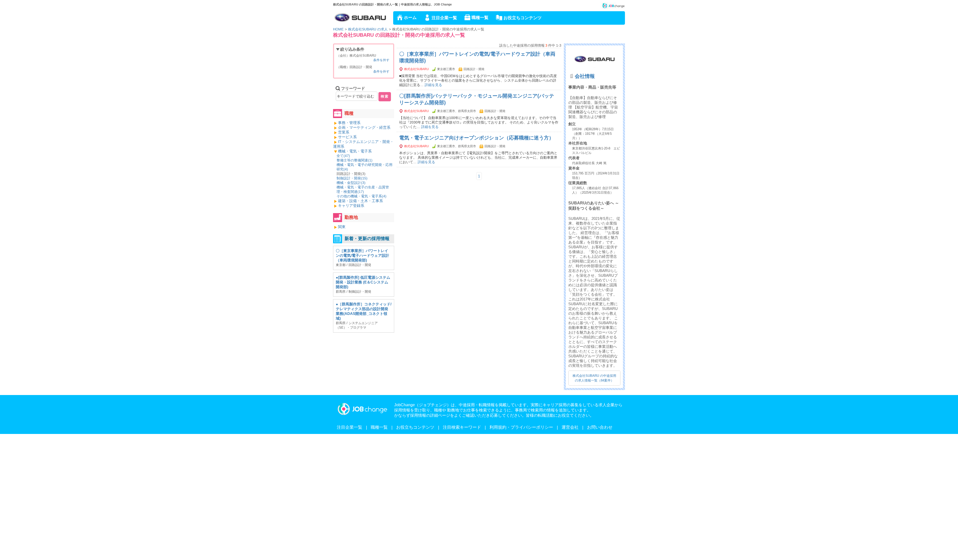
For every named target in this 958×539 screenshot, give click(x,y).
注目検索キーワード (462, 427)
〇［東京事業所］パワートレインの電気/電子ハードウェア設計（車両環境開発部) (362, 255)
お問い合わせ (599, 427)
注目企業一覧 (444, 17)
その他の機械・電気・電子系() (361, 196)
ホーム (410, 17)
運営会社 (570, 427)
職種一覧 (480, 17)
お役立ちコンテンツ (522, 17)
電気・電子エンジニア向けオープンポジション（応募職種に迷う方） (476, 137)
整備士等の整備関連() (354, 160)
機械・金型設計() (351, 183)
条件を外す (381, 60)
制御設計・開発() (352, 178)
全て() (343, 156)
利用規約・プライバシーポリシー (521, 427)
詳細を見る (433, 85)
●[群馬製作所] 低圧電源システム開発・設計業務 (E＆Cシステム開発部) (363, 282)
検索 (385, 96)
